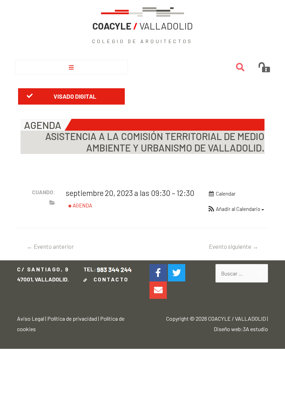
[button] (71, 96)
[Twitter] (176, 272)
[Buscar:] (241, 273)
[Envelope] (158, 290)
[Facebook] (158, 272)
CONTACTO (109, 279)
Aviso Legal (30, 318)
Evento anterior (50, 246)
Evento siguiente (233, 246)
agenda (82, 205)
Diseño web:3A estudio (241, 329)
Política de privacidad (72, 318)
